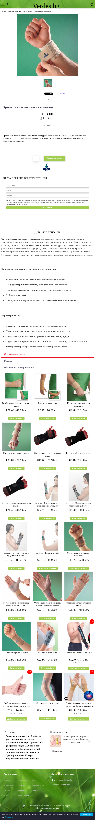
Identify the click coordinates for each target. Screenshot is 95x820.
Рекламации (9, 786)
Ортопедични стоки (14, 11)
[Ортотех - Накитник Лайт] (47, 550)
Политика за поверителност (19, 367)
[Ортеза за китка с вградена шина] (78, 600)
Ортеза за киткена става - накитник (78, 554)
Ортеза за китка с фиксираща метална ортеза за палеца (47, 604)
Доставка (35, 791)
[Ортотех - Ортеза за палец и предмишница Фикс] (16, 550)
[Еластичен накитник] (47, 400)
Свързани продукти (14, 354)
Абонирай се (57, 751)
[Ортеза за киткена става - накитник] (47, 75)
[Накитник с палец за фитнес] (78, 650)
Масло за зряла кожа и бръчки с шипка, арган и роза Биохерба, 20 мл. (76, 738)
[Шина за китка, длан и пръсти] (16, 450)
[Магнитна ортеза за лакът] (47, 701)
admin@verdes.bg (65, 780)
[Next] (88, 741)
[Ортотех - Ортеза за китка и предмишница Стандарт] (47, 500)
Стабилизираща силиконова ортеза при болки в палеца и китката (16, 705)
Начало (4, 11)
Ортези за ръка (27, 11)
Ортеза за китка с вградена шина (78, 604)
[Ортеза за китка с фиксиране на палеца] (16, 500)
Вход (6, 796)
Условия (35, 781)
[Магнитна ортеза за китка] (16, 650)
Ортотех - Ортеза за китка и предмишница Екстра (78, 504)
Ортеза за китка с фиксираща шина (47, 454)
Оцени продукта (48, 99)
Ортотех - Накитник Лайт (47, 553)
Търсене (21, 791)
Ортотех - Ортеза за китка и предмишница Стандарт (47, 504)
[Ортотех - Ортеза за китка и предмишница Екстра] (79, 500)
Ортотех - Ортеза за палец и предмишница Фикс (16, 554)
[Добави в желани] (90, 151)
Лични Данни (23, 796)
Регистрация (23, 781)
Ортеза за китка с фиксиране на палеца (16, 504)
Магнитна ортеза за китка (16, 653)
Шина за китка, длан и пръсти (16, 453)
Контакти (21, 786)
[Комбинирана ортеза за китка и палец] (16, 401)
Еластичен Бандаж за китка (78, 453)
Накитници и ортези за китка (43, 11)
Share (50, 94)
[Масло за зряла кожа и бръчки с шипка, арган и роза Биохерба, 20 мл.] (55, 741)
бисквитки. (9, 817)
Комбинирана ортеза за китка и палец (16, 404)
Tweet (62, 94)
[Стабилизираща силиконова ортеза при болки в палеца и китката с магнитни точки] (79, 700)
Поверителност (38, 786)
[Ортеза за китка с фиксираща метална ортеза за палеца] (47, 600)
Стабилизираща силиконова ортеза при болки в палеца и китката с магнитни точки (79, 705)
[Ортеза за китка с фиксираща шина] (47, 450)
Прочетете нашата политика (47, 808)
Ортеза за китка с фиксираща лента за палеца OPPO (16, 604)
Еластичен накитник (47, 403)
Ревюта (8, 361)
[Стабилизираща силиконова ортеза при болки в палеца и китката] (16, 701)
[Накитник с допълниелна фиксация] (78, 401)
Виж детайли (16, 418)
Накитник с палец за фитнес (79, 653)
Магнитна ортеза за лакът (47, 703)
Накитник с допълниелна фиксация (78, 404)
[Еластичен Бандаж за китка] (78, 450)
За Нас (7, 791)
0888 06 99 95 (65, 785)
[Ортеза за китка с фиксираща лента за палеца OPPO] (16, 600)
